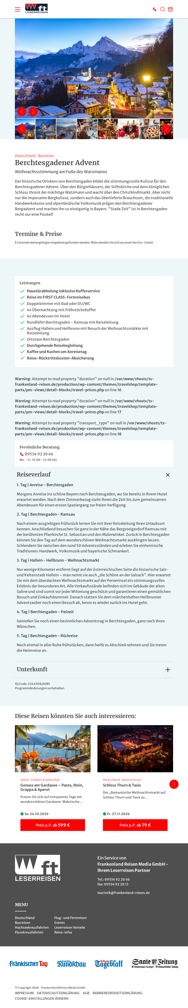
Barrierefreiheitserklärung (117, 993)
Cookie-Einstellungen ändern (42, 999)
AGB (86, 993)
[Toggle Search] (162, 9)
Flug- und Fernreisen (70, 918)
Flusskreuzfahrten (29, 932)
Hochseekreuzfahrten (32, 927)
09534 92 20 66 (39, 454)
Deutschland (25, 918)
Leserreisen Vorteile (69, 927)
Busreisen (22, 923)
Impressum (24, 993)
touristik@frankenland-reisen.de (123, 893)
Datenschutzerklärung (58, 993)
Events (59, 923)
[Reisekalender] (170, 9)
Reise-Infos (63, 932)
